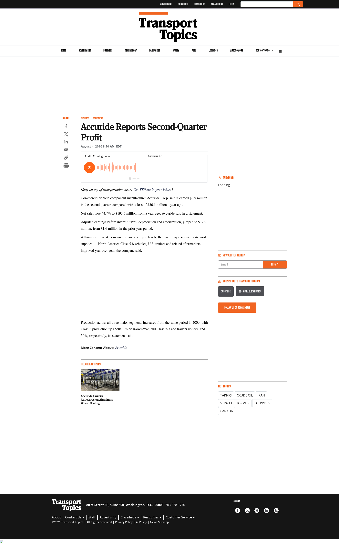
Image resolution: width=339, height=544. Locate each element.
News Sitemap (159, 522)
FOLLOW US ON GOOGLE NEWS (237, 307)
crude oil (245, 395)
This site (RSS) (276, 510)
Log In (231, 4)
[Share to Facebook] (66, 126)
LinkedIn (266, 510)
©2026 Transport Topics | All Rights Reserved (82, 522)
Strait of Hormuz (234, 403)
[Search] (298, 4)
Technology (131, 50)
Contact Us (73, 517)
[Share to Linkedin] (66, 142)
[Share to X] (66, 134)
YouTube (256, 510)
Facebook (237, 510)
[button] (66, 158)
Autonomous (236, 50)
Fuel (194, 50)
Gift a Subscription (252, 291)
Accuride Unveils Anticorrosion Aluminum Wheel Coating (97, 399)
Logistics (213, 50)
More (280, 50)
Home (63, 50)
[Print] (66, 166)
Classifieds (199, 4)
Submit (275, 264)
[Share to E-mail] (66, 150)
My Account (217, 4)
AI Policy (141, 522)
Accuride (121, 347)
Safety (176, 50)
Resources (151, 517)
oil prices (262, 403)
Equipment (154, 50)
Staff (91, 517)
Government (85, 50)
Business (107, 50)
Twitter (247, 510)
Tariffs (226, 395)
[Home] (169, 27)
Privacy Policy (124, 522)
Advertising (166, 4)
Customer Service (179, 517)
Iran (261, 395)
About (56, 517)
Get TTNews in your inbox (151, 189)
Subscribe (183, 4)
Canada (226, 411)
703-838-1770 (175, 505)
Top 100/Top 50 (263, 50)
